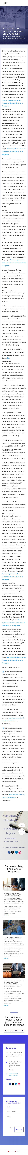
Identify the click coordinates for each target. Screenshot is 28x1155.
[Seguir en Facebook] (9, 852)
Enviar (19, 1129)
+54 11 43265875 (13, 1075)
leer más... (6, 915)
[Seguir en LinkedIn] (16, 852)
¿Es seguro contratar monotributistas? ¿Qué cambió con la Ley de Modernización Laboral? (14, 982)
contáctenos (11, 721)
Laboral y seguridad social (18, 903)
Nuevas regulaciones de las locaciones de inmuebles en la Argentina (12, 103)
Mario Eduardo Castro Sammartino (12, 36)
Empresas (8, 38)
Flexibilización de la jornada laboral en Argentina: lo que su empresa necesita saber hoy (13, 939)
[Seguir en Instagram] (19, 852)
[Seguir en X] (12, 852)
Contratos (13, 38)
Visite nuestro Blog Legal (14, 1031)
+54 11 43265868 (13, 1073)
